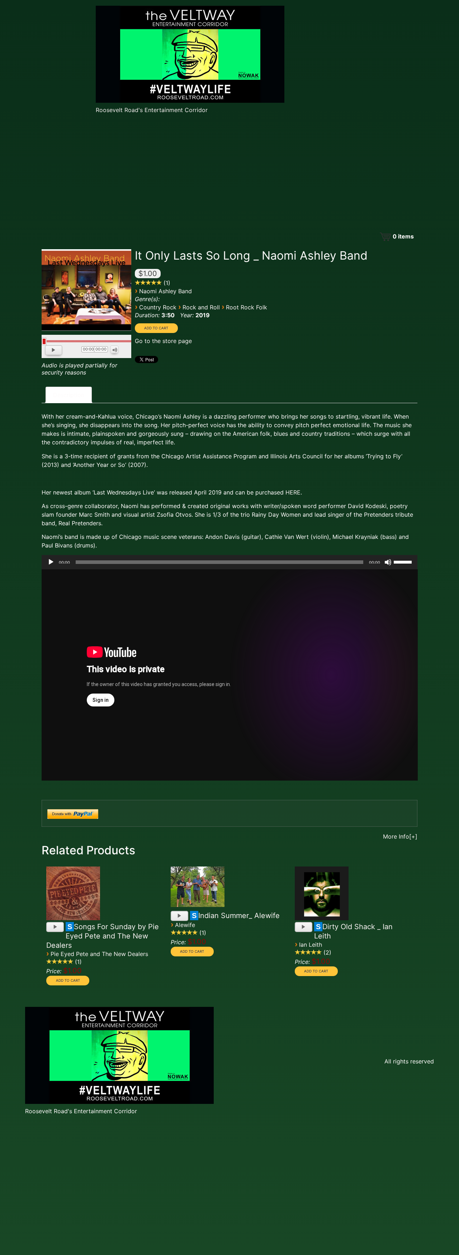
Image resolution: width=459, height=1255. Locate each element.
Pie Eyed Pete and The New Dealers (99, 953)
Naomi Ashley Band (165, 291)
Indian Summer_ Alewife (239, 915)
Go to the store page (163, 340)
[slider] (404, 561)
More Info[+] (400, 836)
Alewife (185, 924)
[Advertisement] (229, 174)
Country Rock (157, 307)
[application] (86, 351)
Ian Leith (310, 944)
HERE (293, 492)
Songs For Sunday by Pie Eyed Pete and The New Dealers (102, 936)
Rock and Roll (201, 307)
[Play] (54, 351)
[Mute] (114, 350)
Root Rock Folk (246, 307)
